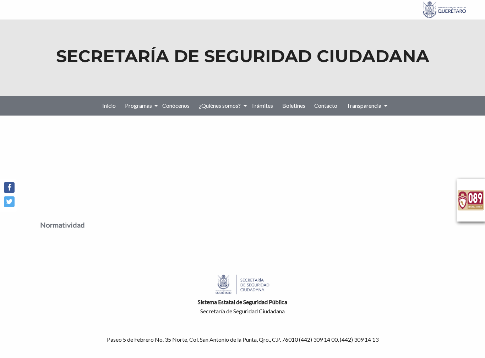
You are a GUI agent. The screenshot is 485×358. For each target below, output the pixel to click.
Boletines (293, 105)
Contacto (325, 105)
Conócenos (176, 105)
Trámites (262, 105)
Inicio (109, 105)
